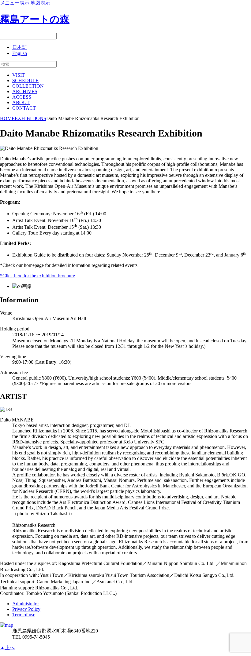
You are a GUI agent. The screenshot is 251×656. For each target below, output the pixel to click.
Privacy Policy (26, 609)
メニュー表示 (14, 2)
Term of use (23, 614)
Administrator (25, 603)
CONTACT (24, 108)
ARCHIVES (24, 91)
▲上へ (7, 647)
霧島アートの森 (34, 19)
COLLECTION (28, 86)
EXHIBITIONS (30, 118)
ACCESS (21, 97)
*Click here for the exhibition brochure (37, 275)
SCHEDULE (25, 80)
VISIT (18, 75)
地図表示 (40, 2)
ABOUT (21, 102)
